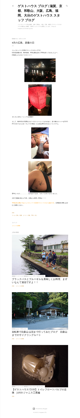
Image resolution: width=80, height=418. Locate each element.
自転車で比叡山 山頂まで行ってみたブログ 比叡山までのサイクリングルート (39, 333)
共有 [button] (13, 212)
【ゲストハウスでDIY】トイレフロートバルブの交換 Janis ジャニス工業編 (39, 391)
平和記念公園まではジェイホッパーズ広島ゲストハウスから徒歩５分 (33, 203)
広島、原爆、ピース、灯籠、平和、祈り (26, 215)
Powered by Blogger (41, 408)
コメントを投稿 (16, 225)
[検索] (67, 5)
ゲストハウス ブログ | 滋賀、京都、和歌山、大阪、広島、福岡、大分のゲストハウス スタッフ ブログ (40, 13)
